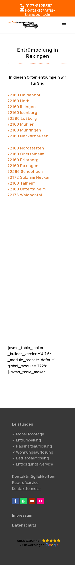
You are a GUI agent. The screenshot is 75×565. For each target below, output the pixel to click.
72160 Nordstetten (26, 147)
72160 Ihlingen (22, 106)
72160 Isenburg (22, 112)
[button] (38, 543)
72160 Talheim (22, 183)
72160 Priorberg (23, 159)
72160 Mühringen (24, 130)
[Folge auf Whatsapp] (23, 501)
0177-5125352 (38, 5)
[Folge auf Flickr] (40, 501)
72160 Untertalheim (27, 188)
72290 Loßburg (22, 118)
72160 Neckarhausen (28, 135)
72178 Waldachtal (25, 194)
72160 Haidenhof (24, 94)
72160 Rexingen (23, 165)
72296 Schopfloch (25, 171)
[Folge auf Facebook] (15, 501)
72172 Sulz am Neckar (29, 177)
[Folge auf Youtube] (32, 501)
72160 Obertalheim (26, 153)
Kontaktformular (26, 488)
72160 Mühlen (21, 124)
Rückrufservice (25, 482)
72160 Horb (18, 100)
